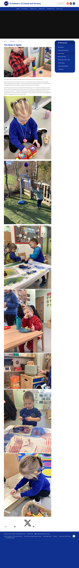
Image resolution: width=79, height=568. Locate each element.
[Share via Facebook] (14, 526)
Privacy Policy (61, 536)
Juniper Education (37, 536)
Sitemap (55, 536)
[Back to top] (74, 536)
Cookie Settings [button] (67, 536)
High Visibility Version (47, 536)
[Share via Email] (5, 526)
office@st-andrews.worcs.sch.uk (43, 533)
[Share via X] (28, 526)
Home (5, 41)
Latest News (20, 41)
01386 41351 (30, 533)
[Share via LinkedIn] (33, 526)
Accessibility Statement (10, 537)
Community (12, 41)
